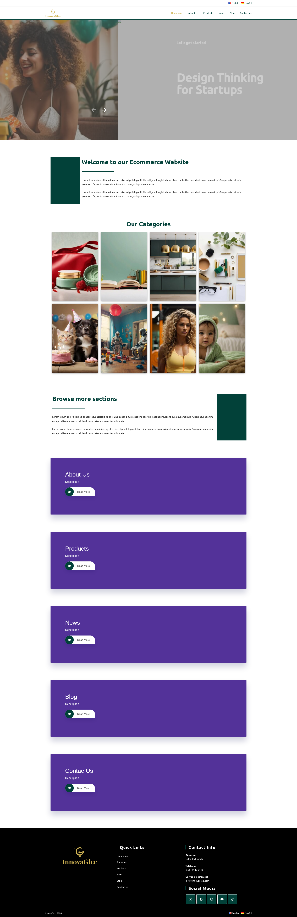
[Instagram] (211, 899)
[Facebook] (201, 899)
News (120, 874)
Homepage (123, 855)
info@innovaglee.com (197, 880)
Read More (83, 491)
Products (122, 868)
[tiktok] (232, 899)
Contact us (122, 886)
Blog (119, 880)
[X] (190, 899)
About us (122, 862)
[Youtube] (222, 899)
